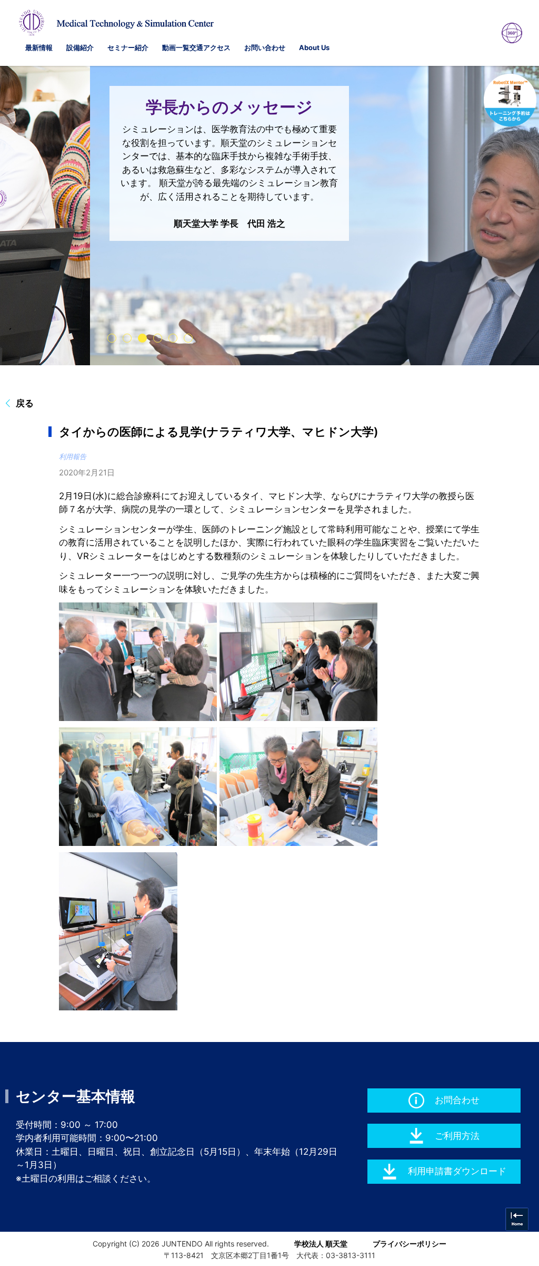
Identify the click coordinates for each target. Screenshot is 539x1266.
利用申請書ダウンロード (457, 1171)
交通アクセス (210, 47)
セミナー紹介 (127, 47)
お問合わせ (457, 1100)
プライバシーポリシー (409, 1243)
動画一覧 (175, 47)
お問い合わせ (264, 47)
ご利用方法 (457, 1136)
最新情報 (39, 47)
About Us (314, 47)
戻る (25, 403)
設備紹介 (80, 47)
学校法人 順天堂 (320, 1243)
